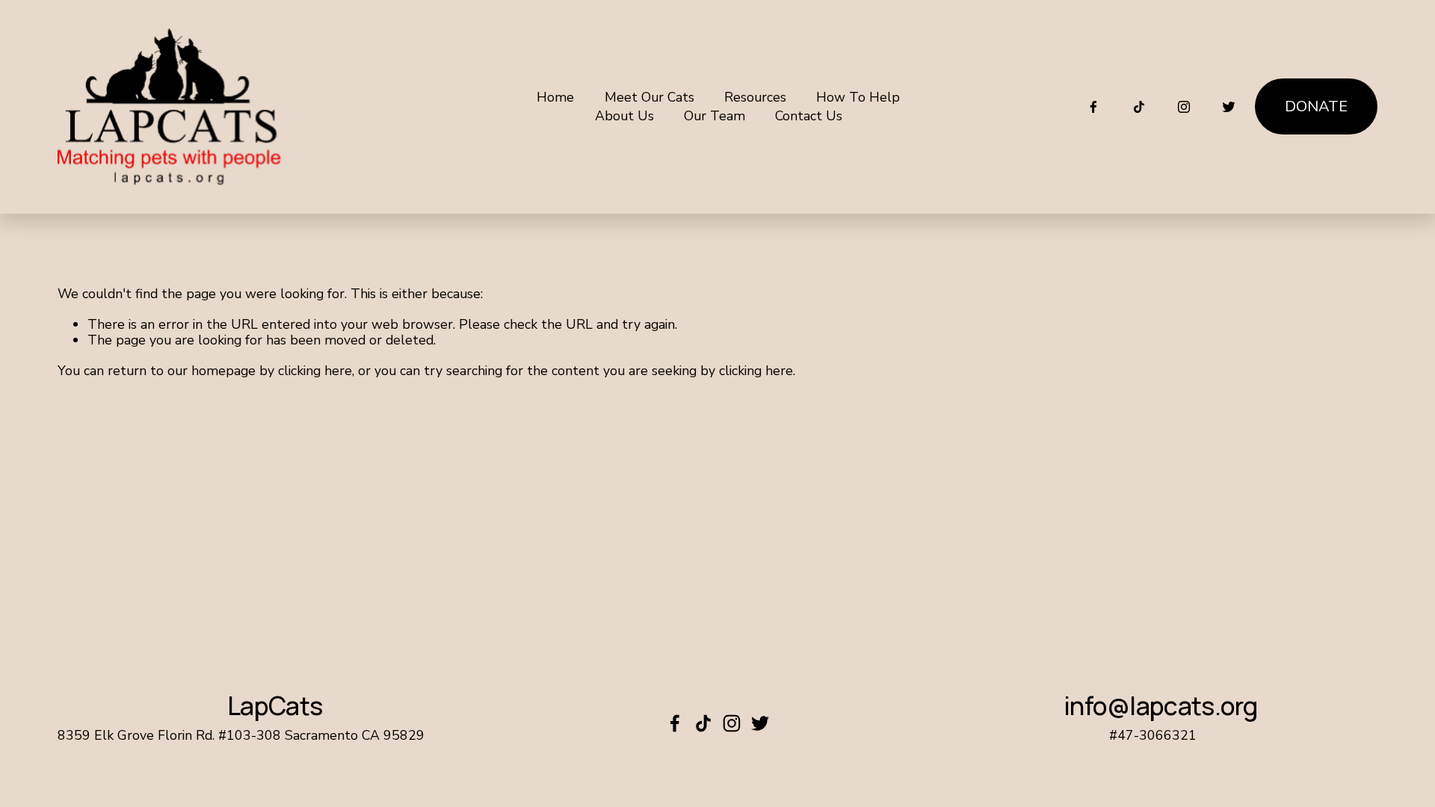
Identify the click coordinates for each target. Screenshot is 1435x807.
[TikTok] (1139, 106)
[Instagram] (1183, 106)
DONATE (1316, 106)
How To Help (858, 97)
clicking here (315, 371)
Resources (755, 97)
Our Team (714, 116)
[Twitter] (1228, 106)
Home (555, 97)
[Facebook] (1093, 106)
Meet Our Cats (649, 97)
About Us (624, 116)
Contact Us (808, 116)
